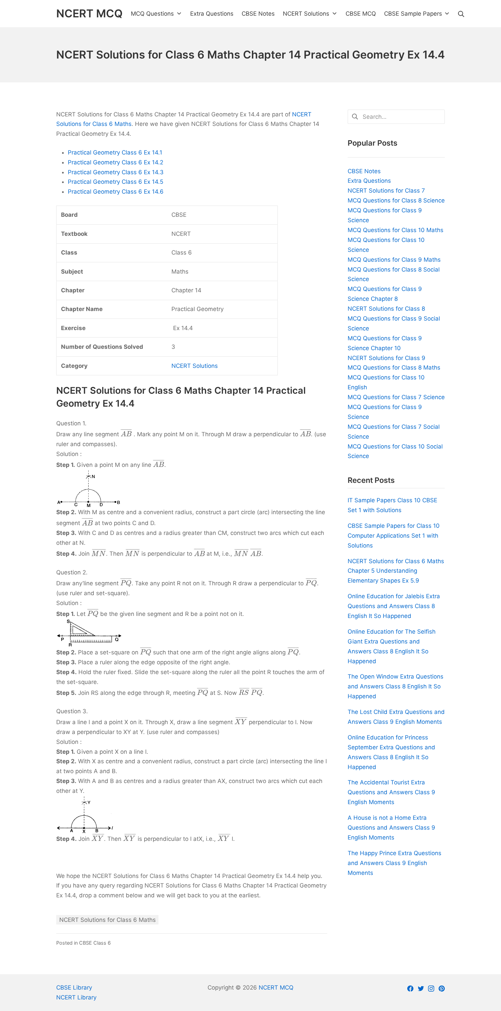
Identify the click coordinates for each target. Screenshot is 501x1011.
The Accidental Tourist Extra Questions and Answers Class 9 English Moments (391, 792)
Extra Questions (369, 180)
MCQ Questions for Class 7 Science (396, 397)
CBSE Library (74, 987)
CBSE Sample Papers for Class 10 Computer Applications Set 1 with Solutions (394, 535)
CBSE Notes (364, 171)
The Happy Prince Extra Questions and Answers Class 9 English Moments (394, 863)
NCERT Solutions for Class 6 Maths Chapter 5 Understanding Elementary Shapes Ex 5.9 (396, 571)
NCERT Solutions (194, 365)
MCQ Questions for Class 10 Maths (395, 230)
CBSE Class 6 (95, 943)
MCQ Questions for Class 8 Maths (394, 367)
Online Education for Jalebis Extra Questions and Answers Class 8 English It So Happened (394, 606)
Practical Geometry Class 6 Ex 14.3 (116, 172)
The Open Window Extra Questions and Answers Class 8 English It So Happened (395, 686)
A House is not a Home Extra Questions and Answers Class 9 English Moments (391, 827)
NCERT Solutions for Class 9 (386, 358)
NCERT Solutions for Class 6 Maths (107, 919)
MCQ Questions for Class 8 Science (396, 200)
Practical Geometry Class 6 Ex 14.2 (115, 162)
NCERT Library (76, 997)
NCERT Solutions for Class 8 (386, 308)
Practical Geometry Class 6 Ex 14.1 (115, 152)
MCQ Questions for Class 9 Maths (394, 259)
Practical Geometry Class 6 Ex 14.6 (116, 191)
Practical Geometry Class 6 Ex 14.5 (115, 181)
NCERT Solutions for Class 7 (386, 190)
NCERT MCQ (276, 987)
